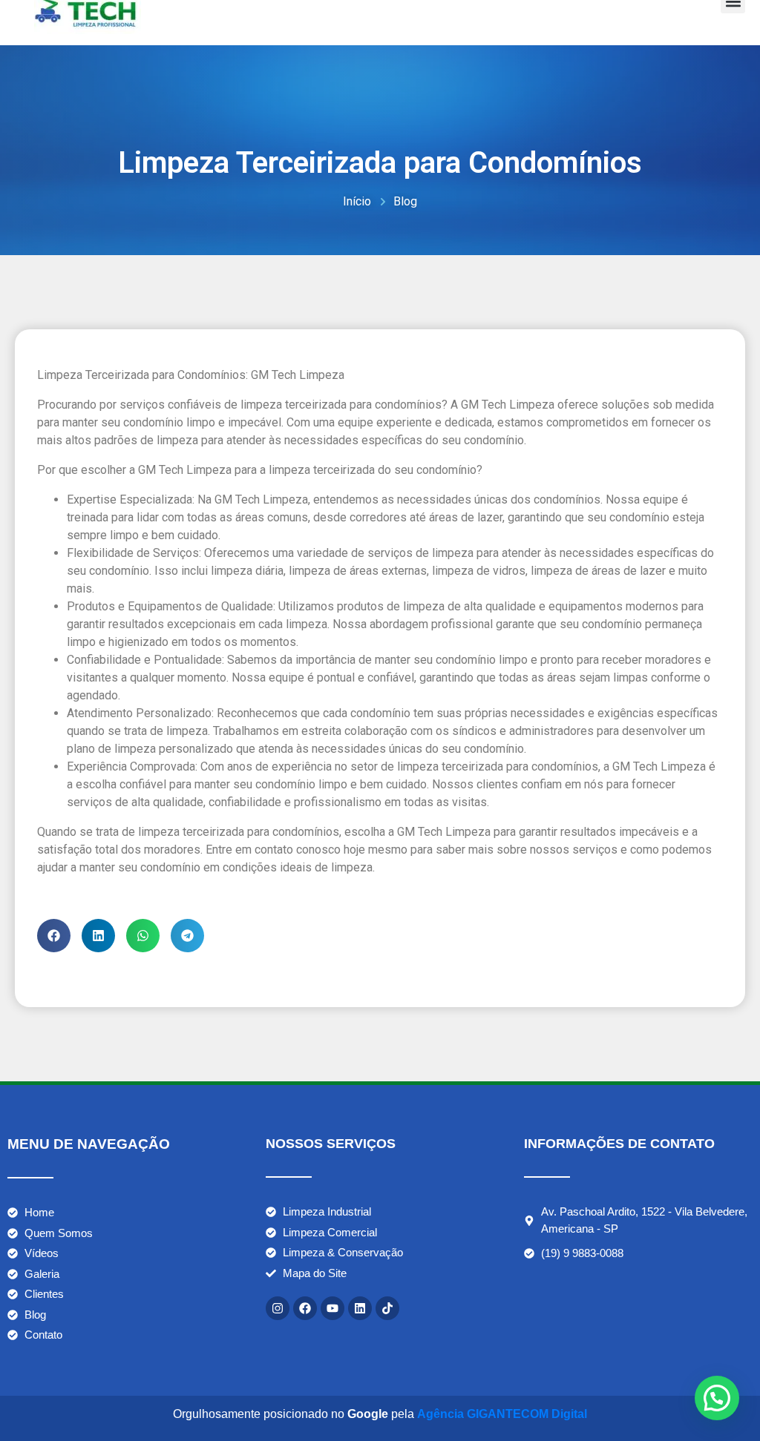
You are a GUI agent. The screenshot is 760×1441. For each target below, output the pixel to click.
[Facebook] (305, 1308)
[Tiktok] (387, 1308)
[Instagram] (277, 1308)
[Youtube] (332, 1308)
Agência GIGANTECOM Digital (502, 1414)
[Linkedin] (360, 1308)
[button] (54, 935)
